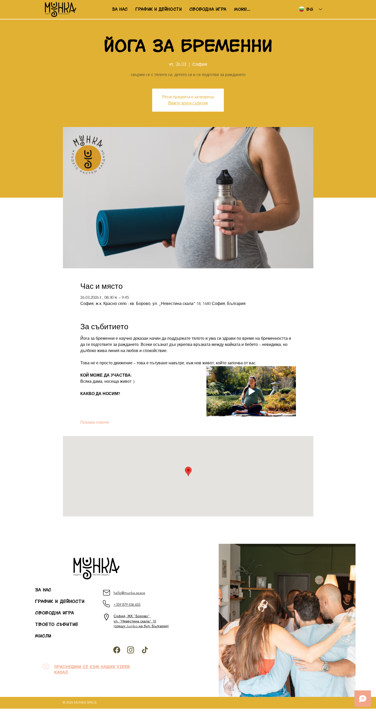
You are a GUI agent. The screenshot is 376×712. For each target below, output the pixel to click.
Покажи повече (94, 422)
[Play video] (251, 391)
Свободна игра (47, 613)
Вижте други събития (188, 103)
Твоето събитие (47, 624)
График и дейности (47, 601)
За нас (43, 590)
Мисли (43, 636)
